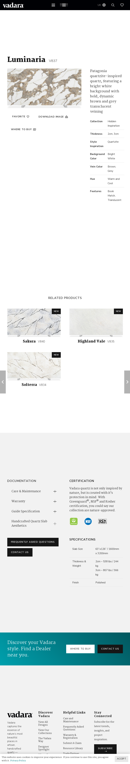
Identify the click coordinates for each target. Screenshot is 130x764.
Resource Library (73, 748)
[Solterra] (34, 365)
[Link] (123, 5)
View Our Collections (45, 731)
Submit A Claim (72, 743)
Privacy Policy (18, 760)
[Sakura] (34, 322)
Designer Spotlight (43, 748)
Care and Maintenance (71, 720)
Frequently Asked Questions (73, 728)
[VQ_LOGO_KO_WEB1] (13, 5)
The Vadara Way (44, 740)
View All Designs (43, 723)
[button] (53, 5)
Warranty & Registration (70, 736)
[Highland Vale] (96, 322)
